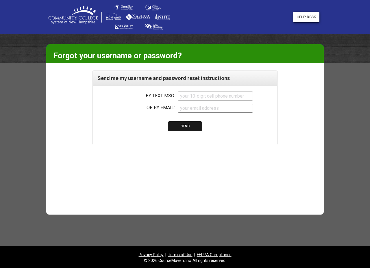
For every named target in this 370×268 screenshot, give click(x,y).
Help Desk (306, 17)
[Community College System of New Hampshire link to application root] (83, 17)
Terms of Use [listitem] (180, 254)
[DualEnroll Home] (133, 6)
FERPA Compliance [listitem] (214, 254)
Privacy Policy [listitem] (151, 254)
